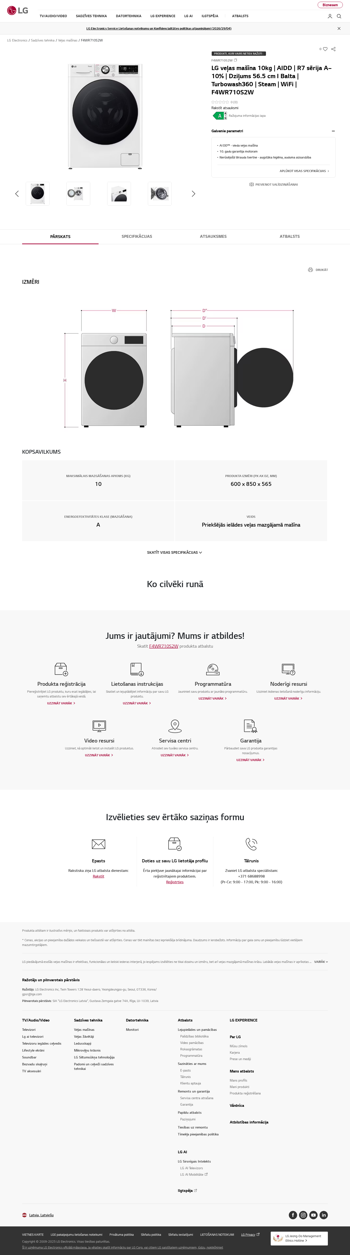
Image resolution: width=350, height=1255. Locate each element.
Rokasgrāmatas (191, 1049)
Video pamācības (192, 1042)
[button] (105, 116)
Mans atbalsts (242, 1071)
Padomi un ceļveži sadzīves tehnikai (94, 1066)
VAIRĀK (319, 962)
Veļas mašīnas (84, 1029)
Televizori (28, 1029)
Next (193, 193)
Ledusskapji (82, 1043)
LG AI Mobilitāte (191, 1174)
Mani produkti (239, 1086)
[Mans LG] (330, 16)
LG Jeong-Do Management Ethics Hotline (303, 1238)
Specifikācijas (137, 236)
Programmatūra (191, 1055)
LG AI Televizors (191, 1168)
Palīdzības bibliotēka (194, 1036)
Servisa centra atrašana (196, 1098)
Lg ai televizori (32, 1036)
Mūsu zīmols (238, 1046)
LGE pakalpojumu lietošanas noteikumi (76, 1234)
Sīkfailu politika (151, 1234)
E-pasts (185, 1070)
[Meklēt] (339, 16)
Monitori (132, 1029)
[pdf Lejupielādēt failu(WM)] (220, 115)
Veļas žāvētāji (84, 1036)
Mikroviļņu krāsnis (87, 1050)
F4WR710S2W (163, 646)
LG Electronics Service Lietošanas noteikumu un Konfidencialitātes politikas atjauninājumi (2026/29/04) (158, 28)
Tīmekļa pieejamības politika (198, 1134)
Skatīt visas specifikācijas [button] (172, 552)
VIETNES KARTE (33, 1234)
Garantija (186, 1104)
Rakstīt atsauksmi (224, 107)
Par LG (235, 1036)
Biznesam (330, 4)
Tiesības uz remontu (193, 1127)
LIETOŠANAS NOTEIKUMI (217, 1234)
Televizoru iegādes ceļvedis (41, 1043)
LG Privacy (248, 1234)
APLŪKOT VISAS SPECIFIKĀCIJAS (303, 171)
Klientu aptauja (190, 1083)
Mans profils (238, 1080)
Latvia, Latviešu (41, 1215)
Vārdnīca (237, 1105)
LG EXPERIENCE (243, 1020)
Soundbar (29, 1057)
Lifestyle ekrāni (33, 1050)
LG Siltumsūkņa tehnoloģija (94, 1057)
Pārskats (60, 236)
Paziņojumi (187, 1119)
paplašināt (333, 131)
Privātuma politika (122, 1234)
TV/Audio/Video (36, 1020)
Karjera (235, 1052)
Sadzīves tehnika (88, 1020)
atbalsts (290, 236)
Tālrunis (185, 1076)
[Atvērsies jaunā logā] (293, 1215)
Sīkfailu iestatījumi (180, 1234)
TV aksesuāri (31, 1071)
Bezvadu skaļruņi (34, 1064)
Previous (17, 193)
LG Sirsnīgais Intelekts (194, 1161)
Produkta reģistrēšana (245, 1093)
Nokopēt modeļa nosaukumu (235, 60)
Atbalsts (185, 1020)
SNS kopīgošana (333, 49)
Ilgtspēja (185, 1190)
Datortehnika (137, 1020)
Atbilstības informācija (249, 1122)
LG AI (182, 1151)
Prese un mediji (240, 1059)
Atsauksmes (213, 236)
